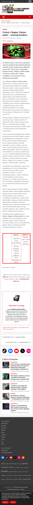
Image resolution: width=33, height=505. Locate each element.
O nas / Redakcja (6, 448)
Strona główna (5, 421)
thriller (15, 479)
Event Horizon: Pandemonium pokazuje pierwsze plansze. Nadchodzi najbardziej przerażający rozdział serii (20, 366)
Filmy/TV (3, 435)
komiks (11, 329)
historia (18, 467)
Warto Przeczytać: (11, 359)
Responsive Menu (30, 1)
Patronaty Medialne (6, 452)
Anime (3, 432)
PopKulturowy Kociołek (20, 487)
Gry (2, 441)
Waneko (20, 479)
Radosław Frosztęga (15, 38)
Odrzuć (13, 502)
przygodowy (16, 475)
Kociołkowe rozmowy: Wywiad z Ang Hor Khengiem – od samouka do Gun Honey (20, 397)
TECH (2, 439)
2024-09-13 (6, 38)
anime (7, 463)
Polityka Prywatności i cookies (15, 489)
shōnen (3, 479)
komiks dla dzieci (13, 471)
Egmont (16, 327)
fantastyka (22, 327)
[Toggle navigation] (3, 17)
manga (3, 475)
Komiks (5, 29)
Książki (3, 437)
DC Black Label (10, 327)
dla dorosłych (13, 463)
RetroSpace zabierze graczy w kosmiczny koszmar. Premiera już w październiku (20, 377)
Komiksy (3, 428)
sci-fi (21, 475)
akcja (3, 463)
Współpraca (4, 450)
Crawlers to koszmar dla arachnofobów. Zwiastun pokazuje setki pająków (19, 387)
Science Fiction (27, 475)
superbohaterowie (10, 479)
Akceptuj (5, 502)
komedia (26, 467)
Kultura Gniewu (25, 471)
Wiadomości (14, 362)
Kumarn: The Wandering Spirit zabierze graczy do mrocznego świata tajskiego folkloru (20, 408)
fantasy (11, 467)
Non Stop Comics (9, 475)
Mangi (3, 430)
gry (14, 467)
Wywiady (13, 393)
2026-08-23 (14, 371)
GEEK (2, 444)
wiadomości (27, 479)
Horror (27, 327)
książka (20, 471)
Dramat (19, 463)
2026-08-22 (14, 391)
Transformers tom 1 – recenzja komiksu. (17, 342)
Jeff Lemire (6, 329)
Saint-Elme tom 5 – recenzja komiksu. (14, 337)
